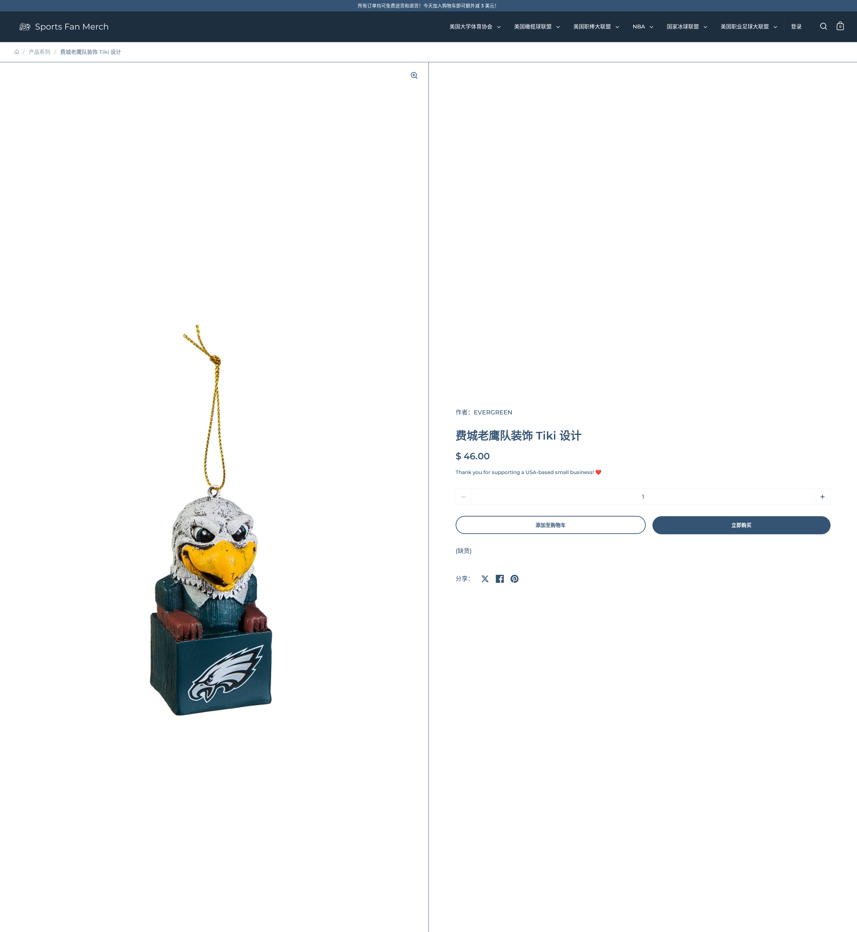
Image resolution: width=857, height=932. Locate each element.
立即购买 (741, 525)
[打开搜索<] (823, 25)
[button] (822, 496)
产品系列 (39, 52)
